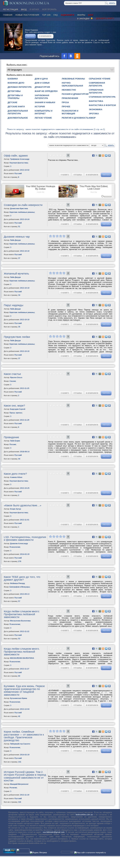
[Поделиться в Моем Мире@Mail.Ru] (100, 155)
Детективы (14, 91)
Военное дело (16, 83)
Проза (65, 102)
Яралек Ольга (16, 377)
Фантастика (96, 101)
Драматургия (42, 87)
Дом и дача (41, 79)
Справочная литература (96, 91)
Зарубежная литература (42, 97)
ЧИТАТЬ (30, 36)
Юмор (92, 118)
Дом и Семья (42, 83)
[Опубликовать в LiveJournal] (96, 155)
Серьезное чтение (99, 79)
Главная (7, 15)
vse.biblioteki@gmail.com (54, 832)
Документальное (18, 118)
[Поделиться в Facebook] (93, 155)
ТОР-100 (46, 15)
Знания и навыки (45, 102)
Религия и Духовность (75, 118)
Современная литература (97, 84)
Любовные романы (73, 79)
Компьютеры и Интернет (43, 112)
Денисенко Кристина (19, 209)
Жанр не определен (46, 91)
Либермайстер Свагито (20, 744)
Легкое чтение (43, 118)
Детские (12, 102)
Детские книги (16, 106)
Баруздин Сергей (17, 409)
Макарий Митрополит (19, 784)
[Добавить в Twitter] (106, 155)
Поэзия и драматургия (75, 94)
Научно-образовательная (72, 84)
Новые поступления (27, 15)
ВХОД (23, 9)
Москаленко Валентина (20, 621)
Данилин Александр (19, 544)
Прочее (66, 106)
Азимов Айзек (16, 477)
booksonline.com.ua (84, 814)
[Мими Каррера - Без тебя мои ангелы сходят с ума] (13, 50)
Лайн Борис (15, 441)
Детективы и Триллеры (15, 97)
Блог (91, 15)
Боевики (13, 79)
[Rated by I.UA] (23, 852)
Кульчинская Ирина (18, 698)
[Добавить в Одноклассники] (103, 155)
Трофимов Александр (19, 159)
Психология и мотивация (70, 112)
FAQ (56, 15)
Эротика (94, 113)
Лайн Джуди (15, 240)
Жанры (81, 15)
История (40, 106)
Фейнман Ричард (17, 583)
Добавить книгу (105, 18)
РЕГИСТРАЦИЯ (10, 9)
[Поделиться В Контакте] (109, 155)
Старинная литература (102, 97)
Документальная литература (18, 112)
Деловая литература (20, 87)
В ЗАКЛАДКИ (84, 18)
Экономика (95, 109)
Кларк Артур (15, 509)
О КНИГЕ (65, 175)
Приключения (70, 98)
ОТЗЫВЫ (78, 175)
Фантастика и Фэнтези (102, 105)
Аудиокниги (67, 15)
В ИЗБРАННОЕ (45, 36)
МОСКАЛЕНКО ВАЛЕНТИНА (22, 658)
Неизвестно (69, 90)
